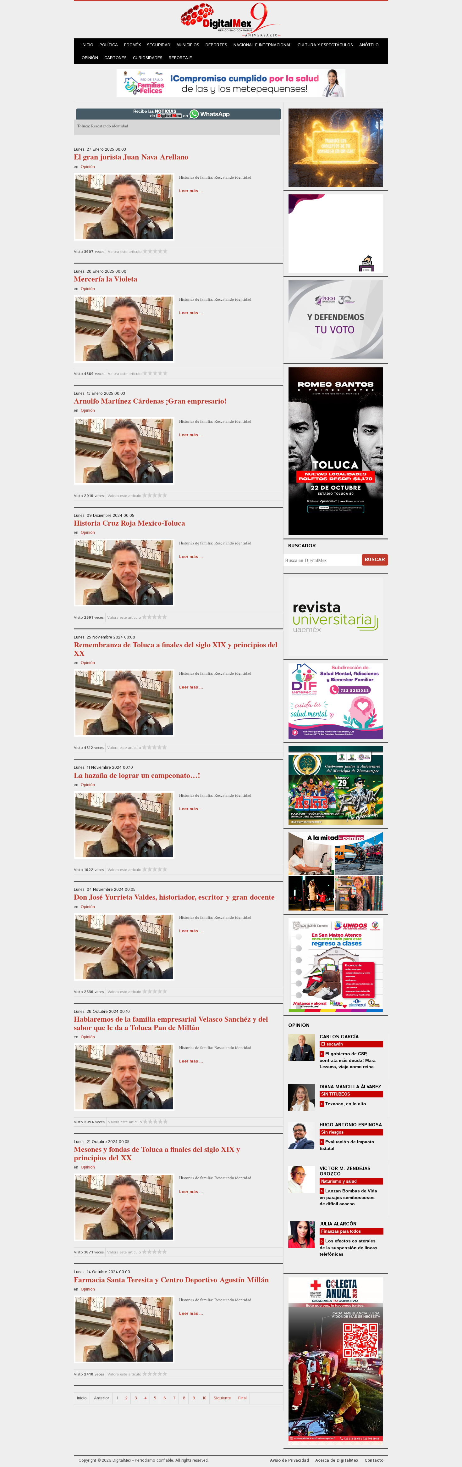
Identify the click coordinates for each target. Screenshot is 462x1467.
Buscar (375, 559)
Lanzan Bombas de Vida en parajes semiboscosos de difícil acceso (348, 1197)
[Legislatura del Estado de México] (336, 147)
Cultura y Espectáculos (325, 45)
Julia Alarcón (338, 1224)
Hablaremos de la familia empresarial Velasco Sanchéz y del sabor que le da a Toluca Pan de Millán (171, 1022)
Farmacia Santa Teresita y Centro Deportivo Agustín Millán (171, 1279)
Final (242, 1398)
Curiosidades (147, 58)
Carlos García (339, 1037)
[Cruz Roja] (336, 1360)
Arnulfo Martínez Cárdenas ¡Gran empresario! (150, 400)
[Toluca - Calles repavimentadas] (336, 870)
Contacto (374, 1461)
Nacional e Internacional (262, 45)
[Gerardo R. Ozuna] (124, 206)
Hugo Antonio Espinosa (351, 1125)
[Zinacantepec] (336, 784)
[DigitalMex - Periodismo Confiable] (231, 21)
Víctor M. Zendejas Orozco (345, 1171)
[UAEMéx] (336, 616)
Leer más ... (191, 191)
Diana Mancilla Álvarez (350, 1087)
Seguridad (158, 45)
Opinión (90, 58)
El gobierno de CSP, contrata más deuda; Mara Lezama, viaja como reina (348, 1060)
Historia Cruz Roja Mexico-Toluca (129, 522)
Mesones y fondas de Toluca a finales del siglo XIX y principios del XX (157, 1153)
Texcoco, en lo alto (345, 1103)
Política (109, 45)
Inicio (87, 45)
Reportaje (180, 58)
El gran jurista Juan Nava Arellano (131, 156)
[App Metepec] (231, 82)
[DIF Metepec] (336, 700)
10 (204, 1398)
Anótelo (369, 45)
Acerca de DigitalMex (336, 1461)
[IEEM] (336, 233)
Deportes (216, 45)
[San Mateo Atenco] (336, 964)
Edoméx (132, 45)
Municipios (188, 45)
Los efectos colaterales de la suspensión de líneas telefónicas (348, 1247)
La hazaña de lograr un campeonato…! (137, 774)
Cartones (115, 58)
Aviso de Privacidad (289, 1461)
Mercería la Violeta (105, 278)
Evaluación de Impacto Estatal (347, 1145)
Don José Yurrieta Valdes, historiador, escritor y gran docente (174, 896)
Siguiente (222, 1398)
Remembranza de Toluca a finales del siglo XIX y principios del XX (176, 648)
